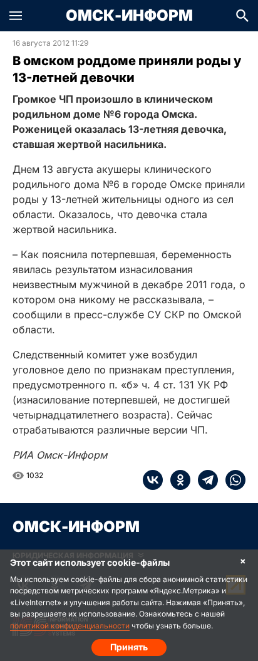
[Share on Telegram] (204, 480)
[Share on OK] (176, 480)
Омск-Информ (129, 15)
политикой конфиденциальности (70, 625)
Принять (129, 647)
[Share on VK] (153, 480)
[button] (15, 15)
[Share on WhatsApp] (231, 480)
